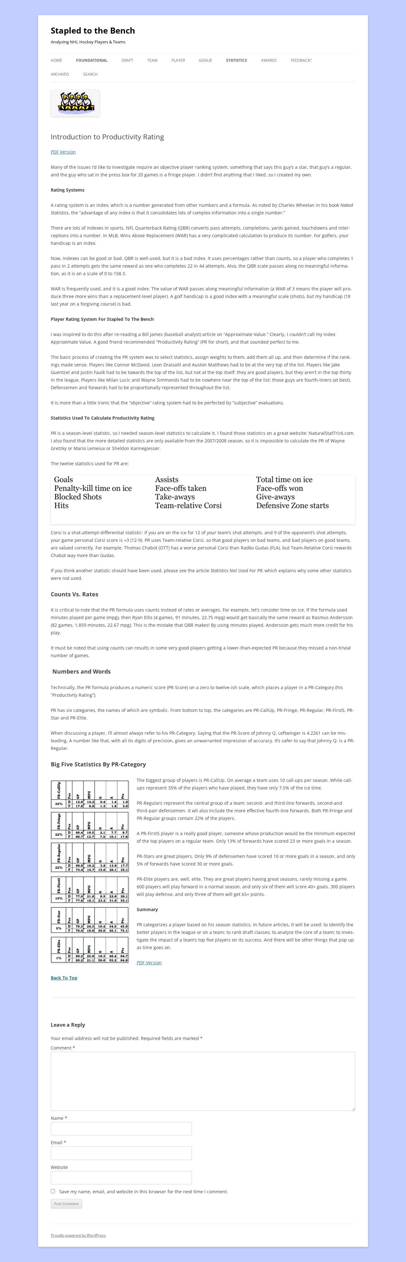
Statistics (236, 60)
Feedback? (301, 60)
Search (90, 74)
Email (58, 1142)
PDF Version (63, 152)
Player (178, 60)
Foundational (92, 60)
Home (56, 60)
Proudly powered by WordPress (78, 1235)
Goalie (205, 60)
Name (59, 1118)
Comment (63, 1048)
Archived (60, 74)
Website (59, 1167)
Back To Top (64, 978)
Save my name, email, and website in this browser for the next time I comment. (143, 1192)
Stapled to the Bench (93, 30)
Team (152, 60)
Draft (127, 60)
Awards (269, 60)
